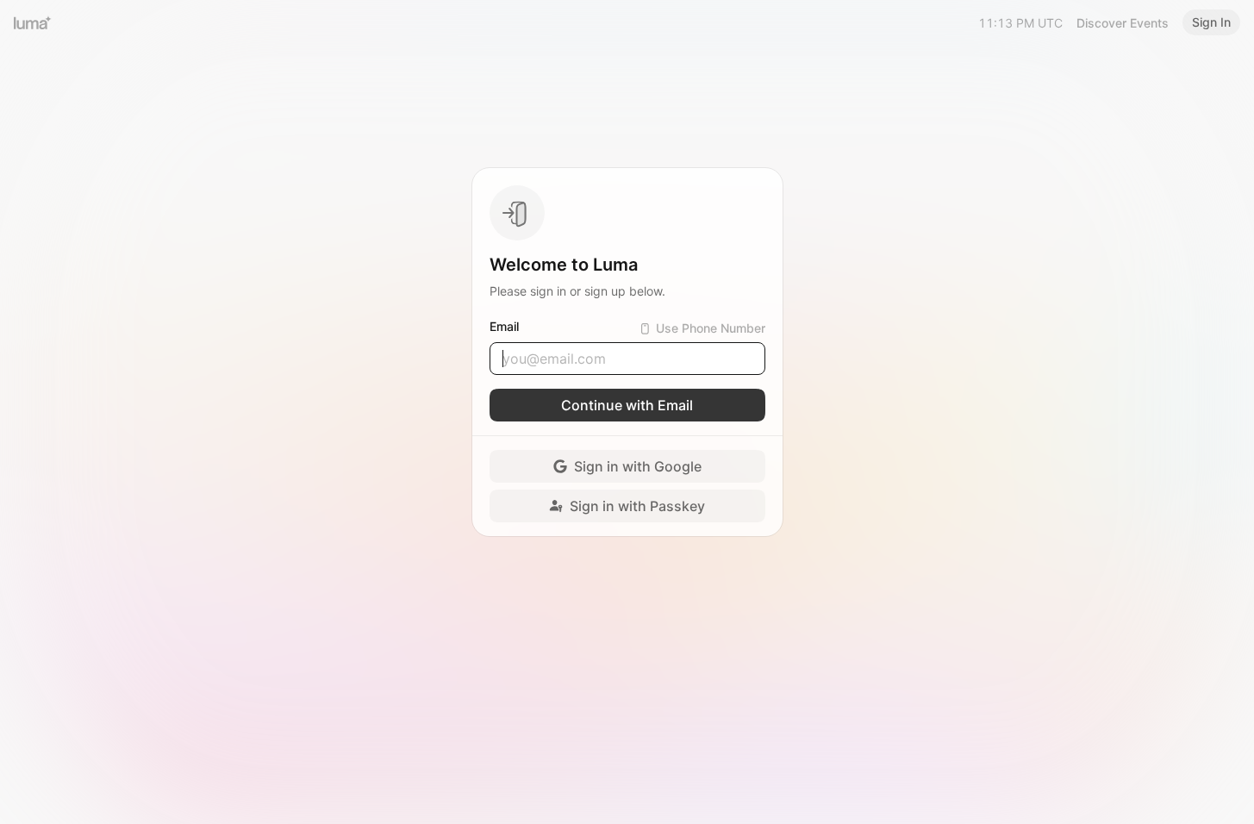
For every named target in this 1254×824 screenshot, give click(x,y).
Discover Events (1122, 23)
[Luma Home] (33, 22)
